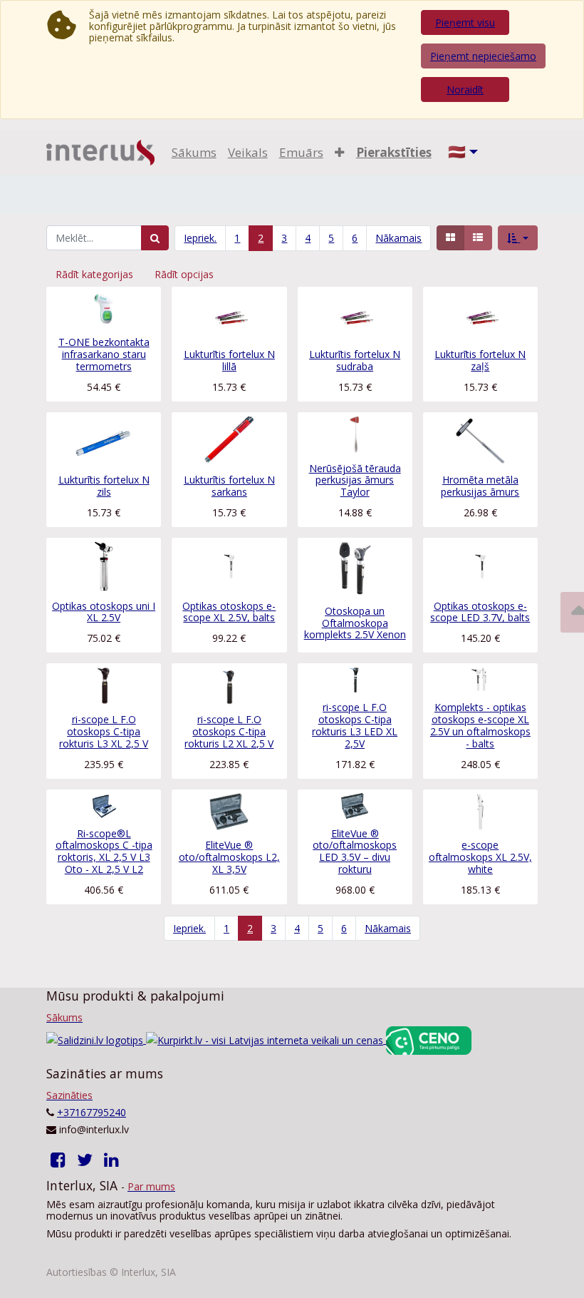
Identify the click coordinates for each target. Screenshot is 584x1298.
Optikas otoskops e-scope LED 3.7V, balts (480, 612)
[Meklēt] (155, 237)
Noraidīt (465, 89)
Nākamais (398, 238)
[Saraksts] (478, 237)
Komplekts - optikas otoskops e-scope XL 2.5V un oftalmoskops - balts (480, 725)
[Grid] (450, 237)
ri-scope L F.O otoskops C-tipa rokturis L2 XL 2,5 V (228, 731)
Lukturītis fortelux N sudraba (354, 360)
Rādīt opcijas (184, 274)
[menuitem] (194, 152)
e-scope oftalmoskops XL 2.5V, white (480, 857)
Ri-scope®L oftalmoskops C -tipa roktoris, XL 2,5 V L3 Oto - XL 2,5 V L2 (104, 851)
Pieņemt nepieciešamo (483, 56)
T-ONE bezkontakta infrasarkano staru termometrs (104, 354)
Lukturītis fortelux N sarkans (229, 486)
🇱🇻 (457, 151)
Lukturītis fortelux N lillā (229, 360)
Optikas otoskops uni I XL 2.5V (103, 612)
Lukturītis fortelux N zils (104, 486)
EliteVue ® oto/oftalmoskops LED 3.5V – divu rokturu (355, 851)
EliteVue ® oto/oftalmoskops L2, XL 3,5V (229, 857)
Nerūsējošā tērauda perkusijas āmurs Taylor (355, 480)
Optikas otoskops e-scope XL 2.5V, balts (229, 612)
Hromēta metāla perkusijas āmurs (480, 486)
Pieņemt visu (465, 22)
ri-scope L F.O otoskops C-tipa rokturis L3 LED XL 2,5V (354, 725)
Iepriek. (200, 238)
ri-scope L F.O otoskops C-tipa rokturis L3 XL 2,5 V (103, 731)
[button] (339, 152)
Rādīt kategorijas (94, 274)
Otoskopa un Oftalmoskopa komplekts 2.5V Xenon (355, 623)
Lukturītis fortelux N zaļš (480, 360)
